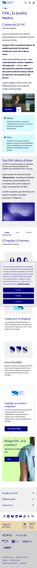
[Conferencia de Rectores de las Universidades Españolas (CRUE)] (5, 541)
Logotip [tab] (7, 232)
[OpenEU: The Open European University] (32, 525)
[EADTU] (7, 547)
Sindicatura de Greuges (22, 557)
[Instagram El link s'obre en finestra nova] (4, 516)
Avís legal (4, 560)
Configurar (18, 301)
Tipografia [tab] (28, 232)
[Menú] (33, 3)
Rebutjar (18, 296)
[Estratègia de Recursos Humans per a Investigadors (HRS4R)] (24, 525)
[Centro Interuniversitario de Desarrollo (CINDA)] (16, 541)
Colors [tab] (17, 232)
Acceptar (18, 290)
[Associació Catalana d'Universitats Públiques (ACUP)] (7, 535)
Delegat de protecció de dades (10, 563)
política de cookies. (24, 284)
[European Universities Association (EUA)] (27, 541)
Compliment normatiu (8, 557)
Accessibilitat (23, 563)
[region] (18, 284)
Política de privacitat (14, 560)
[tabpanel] (18, 336)
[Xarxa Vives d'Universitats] (21, 535)
